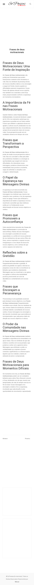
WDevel (17, 582)
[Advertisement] (17, 29)
